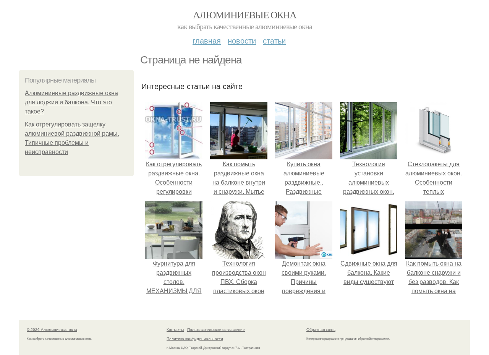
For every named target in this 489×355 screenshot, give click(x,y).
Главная (207, 40)
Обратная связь (320, 329)
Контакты (175, 329)
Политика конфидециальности (195, 338)
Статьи (274, 40)
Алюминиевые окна (244, 14)
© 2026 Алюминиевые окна (52, 329)
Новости (242, 40)
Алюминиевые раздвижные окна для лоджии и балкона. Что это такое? (71, 102)
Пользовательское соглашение (216, 329)
